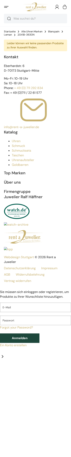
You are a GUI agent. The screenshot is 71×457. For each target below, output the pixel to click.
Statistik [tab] (23, 370)
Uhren (16, 141)
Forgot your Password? (16, 327)
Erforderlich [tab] (8, 370)
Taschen (18, 155)
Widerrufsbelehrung (30, 274)
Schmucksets (21, 150)
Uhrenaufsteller (23, 160)
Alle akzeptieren (22, 452)
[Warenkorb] (64, 7)
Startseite (10, 31)
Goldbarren (20, 165)
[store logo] (35, 7)
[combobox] (35, 18)
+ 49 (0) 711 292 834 (28, 88)
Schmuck (18, 146)
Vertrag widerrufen (17, 281)
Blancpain (53, 31)
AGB (7, 274)
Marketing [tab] (36, 370)
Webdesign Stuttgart (19, 257)
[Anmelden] (57, 7)
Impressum (49, 268)
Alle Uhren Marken (31, 31)
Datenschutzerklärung (20, 268)
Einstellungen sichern (27, 443)
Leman (8, 34)
